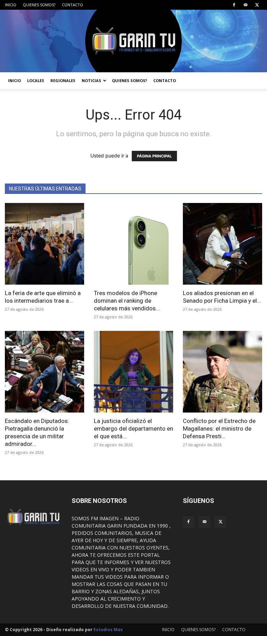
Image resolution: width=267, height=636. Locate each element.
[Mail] (245, 5)
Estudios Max (108, 630)
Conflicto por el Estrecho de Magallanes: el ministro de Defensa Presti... (219, 428)
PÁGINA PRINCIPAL (154, 156)
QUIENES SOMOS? (39, 4)
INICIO (10, 4)
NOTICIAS (91, 80)
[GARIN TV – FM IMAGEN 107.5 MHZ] (133, 41)
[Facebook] (234, 5)
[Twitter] (257, 5)
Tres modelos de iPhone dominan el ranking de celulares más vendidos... (127, 301)
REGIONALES (62, 80)
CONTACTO (72, 4)
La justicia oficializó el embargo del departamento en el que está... (133, 428)
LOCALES (35, 80)
